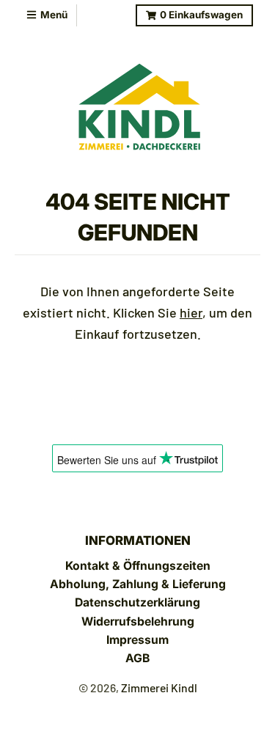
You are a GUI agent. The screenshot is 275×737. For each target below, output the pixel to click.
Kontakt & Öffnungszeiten (137, 566)
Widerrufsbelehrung (137, 621)
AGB (137, 658)
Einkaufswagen (201, 15)
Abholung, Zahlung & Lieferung (138, 584)
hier (191, 312)
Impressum (137, 640)
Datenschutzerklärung (137, 602)
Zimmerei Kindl (159, 687)
